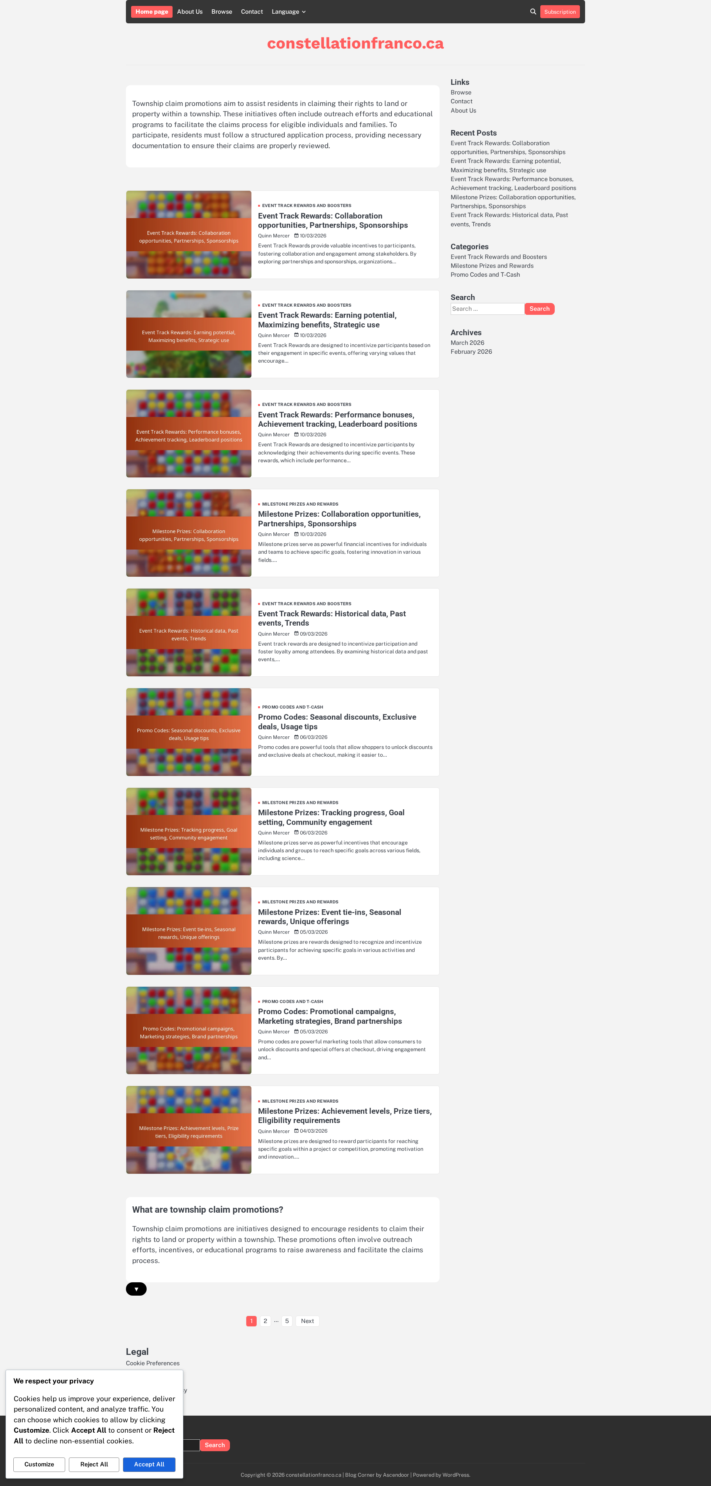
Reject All (94, 1464)
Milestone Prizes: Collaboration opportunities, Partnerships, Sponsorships (339, 518)
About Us (190, 11)
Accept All (149, 1464)
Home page (152, 11)
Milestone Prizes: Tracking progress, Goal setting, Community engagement (331, 817)
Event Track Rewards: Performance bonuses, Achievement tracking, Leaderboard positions (337, 419)
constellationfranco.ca (355, 43)
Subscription (560, 12)
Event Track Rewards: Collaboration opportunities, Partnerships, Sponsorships (333, 220)
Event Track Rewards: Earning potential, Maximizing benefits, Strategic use (327, 319)
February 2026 (471, 351)
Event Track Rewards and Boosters (306, 206)
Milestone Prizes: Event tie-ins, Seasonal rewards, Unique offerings (329, 916)
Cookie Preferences (153, 1363)
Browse (221, 11)
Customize (39, 1464)
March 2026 (467, 342)
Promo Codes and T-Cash (292, 707)
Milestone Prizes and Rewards (300, 504)
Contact (252, 11)
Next (307, 1321)
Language (285, 11)
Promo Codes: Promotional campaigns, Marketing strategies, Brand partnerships (330, 1016)
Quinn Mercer (274, 236)
